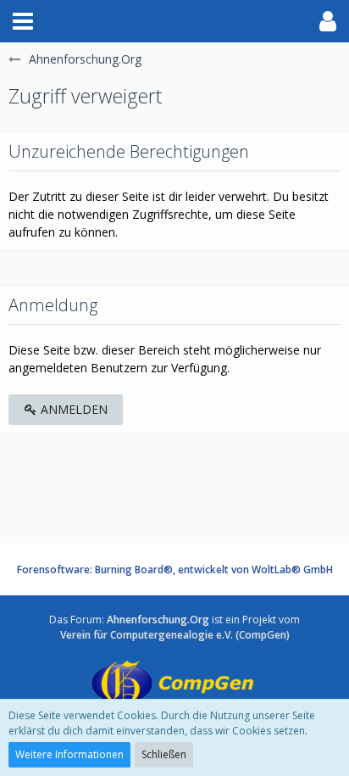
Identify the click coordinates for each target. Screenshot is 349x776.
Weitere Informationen (69, 754)
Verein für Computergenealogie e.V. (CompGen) (175, 635)
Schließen (163, 754)
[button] (22, 21)
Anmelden (72, 409)
